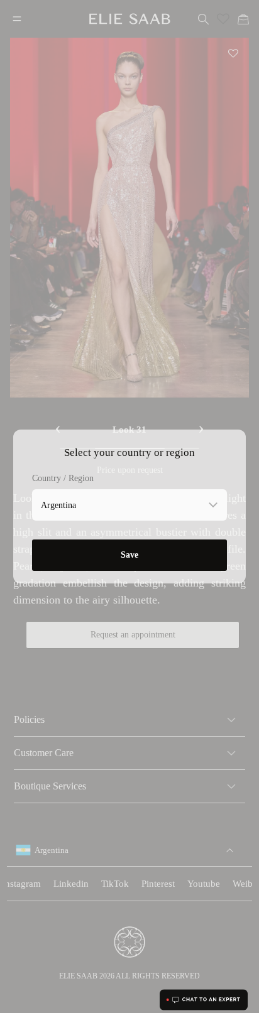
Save (129, 555)
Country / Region (63, 478)
